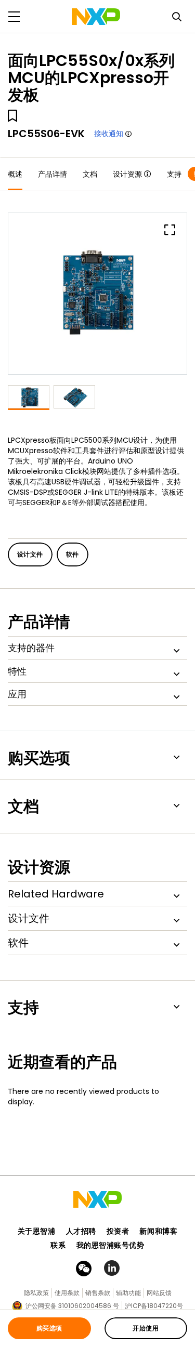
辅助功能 (128, 1292)
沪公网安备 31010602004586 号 (72, 1305)
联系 (58, 1245)
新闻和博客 (158, 1231)
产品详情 (52, 174)
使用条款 (67, 1292)
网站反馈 (159, 1292)
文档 (90, 174)
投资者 (118, 1231)
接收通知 (108, 133)
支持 (174, 174)
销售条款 (97, 1292)
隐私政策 (36, 1292)
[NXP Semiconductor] (96, 17)
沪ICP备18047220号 (154, 1305)
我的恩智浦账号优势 (110, 1245)
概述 (15, 174)
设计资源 (127, 174)
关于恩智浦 (37, 1231)
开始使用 (146, 1328)
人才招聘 (81, 1231)
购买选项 (49, 1328)
